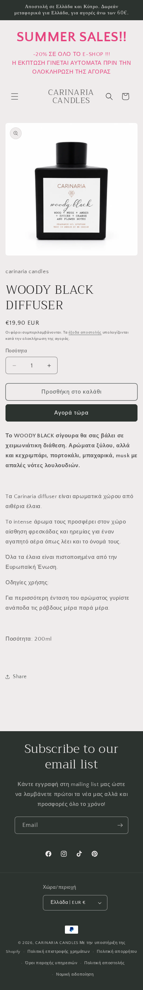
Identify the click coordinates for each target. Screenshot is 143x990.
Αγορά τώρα (71, 413)
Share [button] (20, 677)
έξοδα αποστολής (85, 333)
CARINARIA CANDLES (56, 943)
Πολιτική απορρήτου (117, 952)
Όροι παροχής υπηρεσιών (51, 963)
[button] (15, 96)
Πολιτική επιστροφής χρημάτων (58, 952)
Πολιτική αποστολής (104, 963)
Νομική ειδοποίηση (75, 974)
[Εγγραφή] (120, 825)
